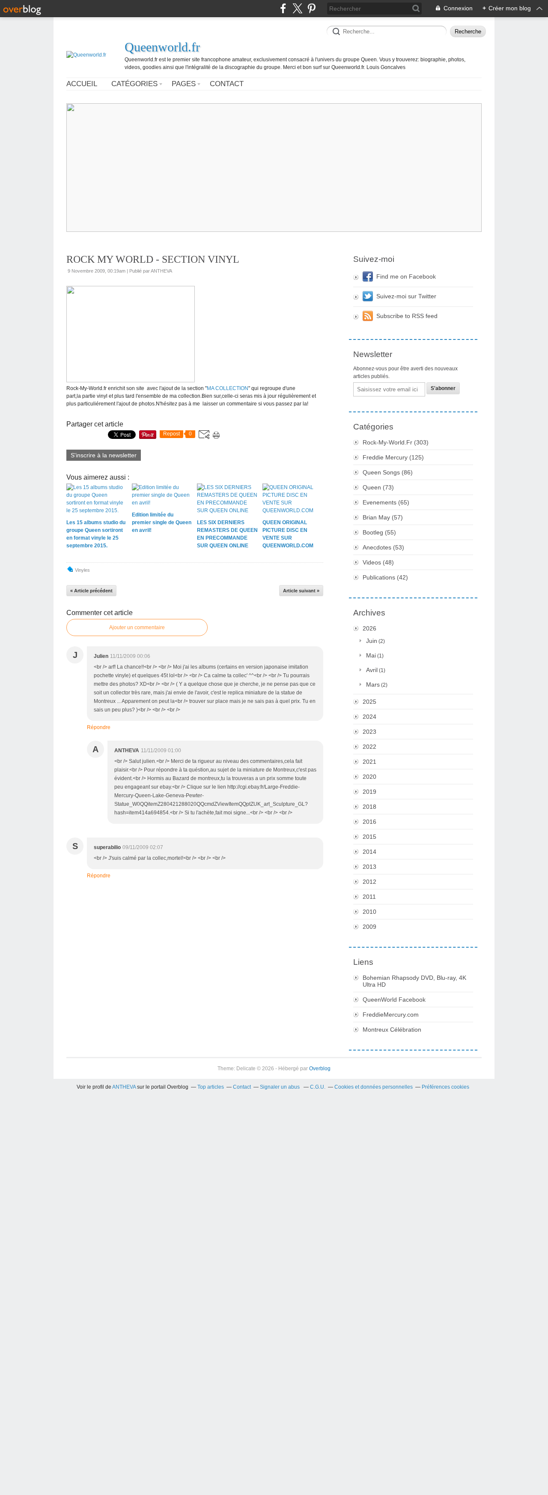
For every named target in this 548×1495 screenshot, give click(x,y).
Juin (371, 640)
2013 (369, 866)
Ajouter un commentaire (137, 627)
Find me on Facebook (406, 276)
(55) (379, 532)
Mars (373, 684)
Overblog (320, 1069)
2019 (369, 791)
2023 (369, 731)
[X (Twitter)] (297, 8)
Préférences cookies (445, 1087)
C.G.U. (317, 1087)
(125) (393, 457)
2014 (369, 851)
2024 (369, 716)
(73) (378, 487)
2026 (369, 628)
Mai (371, 655)
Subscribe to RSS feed (407, 315)
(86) (388, 472)
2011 (369, 896)
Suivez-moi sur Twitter (406, 296)
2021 (369, 761)
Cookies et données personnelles (373, 1087)
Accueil (81, 84)
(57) (383, 517)
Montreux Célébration (392, 1029)
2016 (369, 821)
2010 (369, 911)
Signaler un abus (280, 1087)
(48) (378, 562)
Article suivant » (301, 590)
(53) (383, 547)
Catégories (134, 84)
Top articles (210, 1087)
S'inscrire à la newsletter (104, 455)
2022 (369, 746)
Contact (227, 84)
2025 (369, 701)
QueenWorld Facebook (394, 999)
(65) (386, 502)
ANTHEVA (124, 1087)
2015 (369, 836)
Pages (184, 84)
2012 (369, 881)
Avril (372, 669)
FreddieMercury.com (391, 1014)
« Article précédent (91, 590)
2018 (369, 806)
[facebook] (283, 8)
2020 (369, 776)
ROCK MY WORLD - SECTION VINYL (152, 259)
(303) (396, 442)
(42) (385, 577)
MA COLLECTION (227, 388)
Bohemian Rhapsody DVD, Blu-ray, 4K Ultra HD (414, 981)
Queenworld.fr (162, 47)
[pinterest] (311, 8)
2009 (369, 926)
